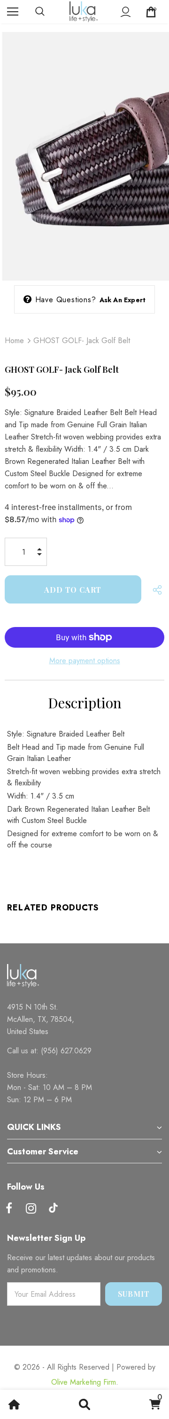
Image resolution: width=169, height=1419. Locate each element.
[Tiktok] (53, 1208)
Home (14, 340)
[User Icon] (125, 12)
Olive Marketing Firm (83, 1382)
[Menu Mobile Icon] (12, 11)
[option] (84, 152)
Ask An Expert (123, 300)
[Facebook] (8, 1208)
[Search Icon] (49, 11)
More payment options (84, 660)
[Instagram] (31, 1208)
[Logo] (83, 11)
